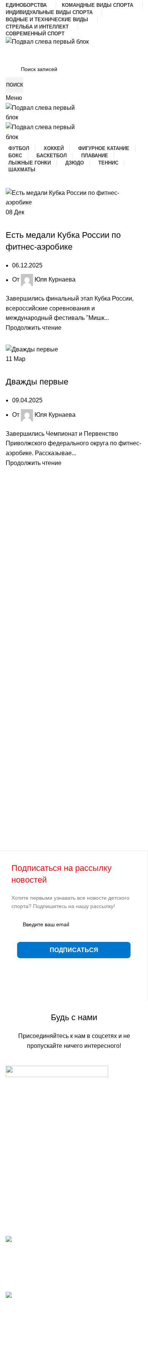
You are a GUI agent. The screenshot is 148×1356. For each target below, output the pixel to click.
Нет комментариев (64, 1281)
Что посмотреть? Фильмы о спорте (55, 1304)
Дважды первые (37, 381)
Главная (17, 1353)
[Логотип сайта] (47, 41)
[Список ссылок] (74, 1139)
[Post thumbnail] (74, 1243)
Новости (21, 221)
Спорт (44, 221)
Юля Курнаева (55, 280)
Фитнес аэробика (78, 221)
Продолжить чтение (33, 327)
